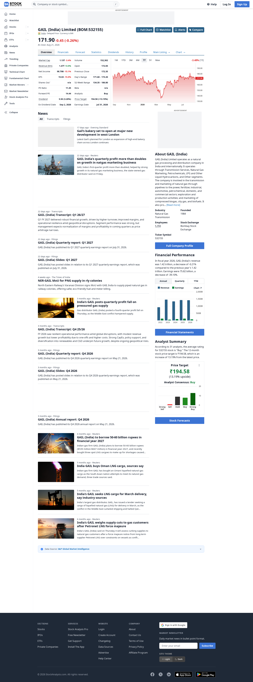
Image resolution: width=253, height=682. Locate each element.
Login (101, 629)
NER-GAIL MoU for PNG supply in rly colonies (70, 281)
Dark (180, 659)
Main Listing (160, 52)
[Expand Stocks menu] (28, 26)
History (129, 52)
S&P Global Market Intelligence (73, 549)
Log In (227, 4)
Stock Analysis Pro (78, 629)
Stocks (41, 629)
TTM (196, 281)
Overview (46, 52)
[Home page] (13, 4)
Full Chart (146, 29)
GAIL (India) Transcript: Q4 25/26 (61, 329)
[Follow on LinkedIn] (168, 674)
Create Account (106, 635)
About (132, 629)
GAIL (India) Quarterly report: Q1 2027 (65, 243)
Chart (179, 52)
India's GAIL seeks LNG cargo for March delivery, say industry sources (112, 496)
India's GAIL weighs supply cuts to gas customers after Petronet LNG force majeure (112, 524)
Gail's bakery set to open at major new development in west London (105, 133)
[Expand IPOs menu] (28, 33)
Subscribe (207, 645)
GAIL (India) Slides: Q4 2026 (57, 371)
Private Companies (47, 646)
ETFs (39, 641)
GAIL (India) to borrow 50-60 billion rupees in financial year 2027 (109, 439)
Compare (197, 29)
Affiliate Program (138, 652)
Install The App (76, 646)
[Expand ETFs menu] (28, 39)
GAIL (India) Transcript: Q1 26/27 (61, 215)
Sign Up (242, 4)
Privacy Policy (136, 646)
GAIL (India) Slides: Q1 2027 (57, 260)
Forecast (80, 52)
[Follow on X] (160, 674)
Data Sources (105, 646)
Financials (63, 52)
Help (214, 4)
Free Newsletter (77, 635)
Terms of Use (136, 641)
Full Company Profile (179, 245)
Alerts (181, 29)
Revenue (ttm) (45, 65)
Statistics (96, 52)
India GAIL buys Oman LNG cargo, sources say (110, 466)
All (41, 119)
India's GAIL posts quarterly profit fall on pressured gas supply (106, 304)
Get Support (75, 641)
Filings (66, 119)
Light (167, 659)
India (43, 33)
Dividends (113, 52)
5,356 (158, 226)
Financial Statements (180, 332)
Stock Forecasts (179, 420)
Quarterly (179, 281)
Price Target (81, 99)
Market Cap (44, 60)
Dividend (43, 99)
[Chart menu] (199, 365)
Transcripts (53, 119)
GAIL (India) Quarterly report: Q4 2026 (65, 353)
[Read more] (173, 205)
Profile (143, 52)
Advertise (103, 652)
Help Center (105, 658)
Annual (163, 281)
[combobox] (75, 4)
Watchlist (165, 29)
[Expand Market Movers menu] (28, 84)
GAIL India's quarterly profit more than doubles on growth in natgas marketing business (111, 160)
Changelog (104, 641)
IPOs (40, 635)
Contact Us (135, 635)
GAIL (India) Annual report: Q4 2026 (63, 419)
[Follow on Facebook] (152, 674)
